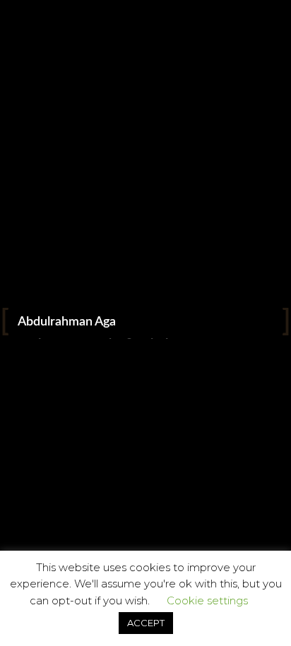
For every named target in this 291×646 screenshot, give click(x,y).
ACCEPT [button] (146, 622)
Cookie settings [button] (207, 600)
